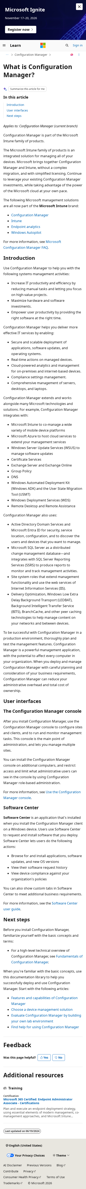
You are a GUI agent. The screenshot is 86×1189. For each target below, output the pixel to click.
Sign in (78, 45)
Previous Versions (39, 1165)
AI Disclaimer (12, 1165)
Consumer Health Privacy (20, 1177)
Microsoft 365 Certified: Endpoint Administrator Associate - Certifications (37, 1101)
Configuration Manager (31, 55)
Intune (16, 221)
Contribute (10, 1171)
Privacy (28, 1171)
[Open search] (67, 45)
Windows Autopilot (26, 232)
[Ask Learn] (71, 54)
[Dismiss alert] (79, 6)
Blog (60, 1165)
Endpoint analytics (25, 226)
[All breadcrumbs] (7, 54)
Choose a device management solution (42, 1009)
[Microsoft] (43, 45)
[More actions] (79, 54)
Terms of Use (56, 1177)
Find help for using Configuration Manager (45, 1027)
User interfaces (17, 110)
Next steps (14, 116)
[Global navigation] (4, 45)
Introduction (15, 105)
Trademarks (11, 1183)
